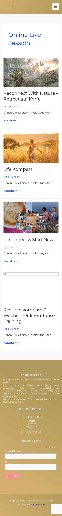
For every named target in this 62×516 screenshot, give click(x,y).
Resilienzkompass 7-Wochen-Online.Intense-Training (29, 315)
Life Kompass (18, 169)
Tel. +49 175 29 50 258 (31, 432)
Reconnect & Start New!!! (30, 239)
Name (8, 462)
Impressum (31, 423)
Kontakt (31, 421)
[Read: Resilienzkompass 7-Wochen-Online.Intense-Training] (30, 287)
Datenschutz (31, 426)
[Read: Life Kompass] (30, 147)
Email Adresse (14, 451)
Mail (31, 429)
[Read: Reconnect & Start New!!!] (30, 217)
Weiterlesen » (11, 120)
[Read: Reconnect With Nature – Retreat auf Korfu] (30, 72)
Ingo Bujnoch (37, 504)
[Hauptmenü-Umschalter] (55, 6)
